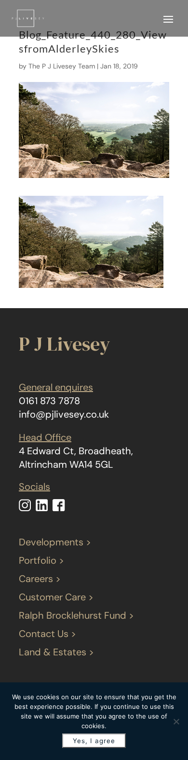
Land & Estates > (56, 652)
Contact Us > (47, 633)
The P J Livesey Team (61, 66)
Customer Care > (56, 597)
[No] (176, 721)
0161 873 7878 (49, 400)
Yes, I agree (94, 741)
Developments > (55, 542)
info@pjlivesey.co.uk (64, 414)
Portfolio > (41, 560)
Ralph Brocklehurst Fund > (76, 615)
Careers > (40, 578)
